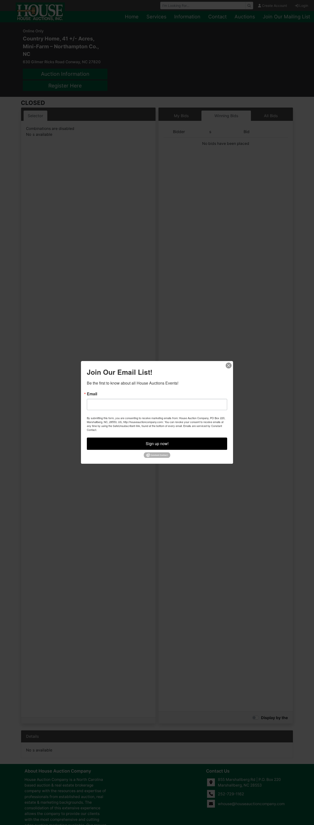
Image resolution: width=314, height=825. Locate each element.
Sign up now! (157, 443)
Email (92, 394)
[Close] (229, 365)
